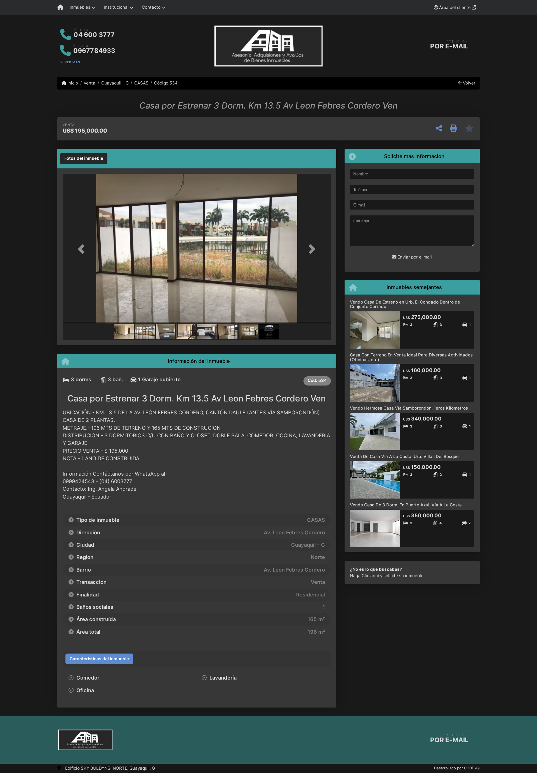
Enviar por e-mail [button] (414, 257)
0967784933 (94, 51)
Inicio (72, 83)
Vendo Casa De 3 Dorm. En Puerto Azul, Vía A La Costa (406, 504)
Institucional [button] (116, 7)
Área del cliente (455, 7)
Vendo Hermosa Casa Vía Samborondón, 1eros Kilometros (409, 408)
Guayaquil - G (114, 83)
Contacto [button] (151, 7)
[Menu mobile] (60, 8)
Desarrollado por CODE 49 (457, 768)
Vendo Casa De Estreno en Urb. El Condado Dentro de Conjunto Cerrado (405, 304)
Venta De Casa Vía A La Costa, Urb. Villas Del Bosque (404, 456)
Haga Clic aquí (364, 575)
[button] (83, 249)
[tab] (83, 158)
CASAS (141, 83)
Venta (89, 83)
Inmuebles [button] (80, 7)
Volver (468, 83)
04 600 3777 (94, 35)
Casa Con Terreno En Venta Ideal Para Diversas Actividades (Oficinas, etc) (411, 357)
